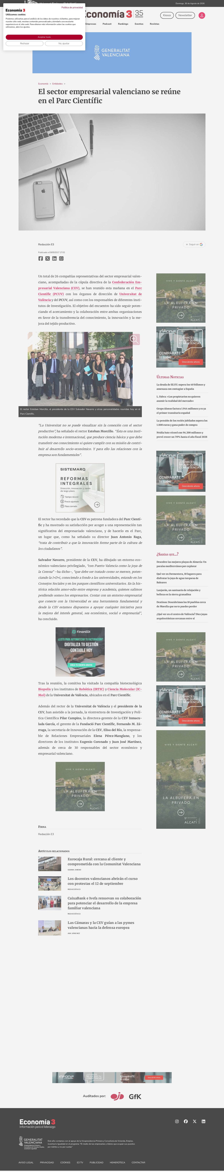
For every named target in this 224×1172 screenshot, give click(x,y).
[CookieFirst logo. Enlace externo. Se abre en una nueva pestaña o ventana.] (15, 10)
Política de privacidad (72, 7)
